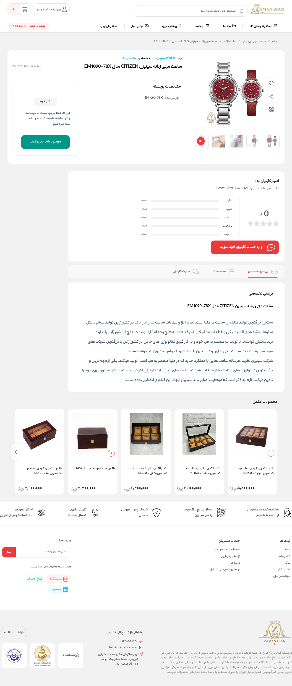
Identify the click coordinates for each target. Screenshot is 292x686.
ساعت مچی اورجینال (252, 41)
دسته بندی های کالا (261, 26)
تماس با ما (284, 556)
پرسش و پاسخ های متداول (225, 569)
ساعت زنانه (228, 41)
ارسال (9, 552)
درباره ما (235, 563)
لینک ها (200, 26)
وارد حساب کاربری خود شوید (241, 247)
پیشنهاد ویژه (169, 26)
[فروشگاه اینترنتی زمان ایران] (266, 9)
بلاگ (287, 563)
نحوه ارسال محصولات (227, 549)
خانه (272, 41)
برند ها (227, 26)
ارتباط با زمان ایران (230, 556)
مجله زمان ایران (108, 26)
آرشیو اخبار (137, 26)
